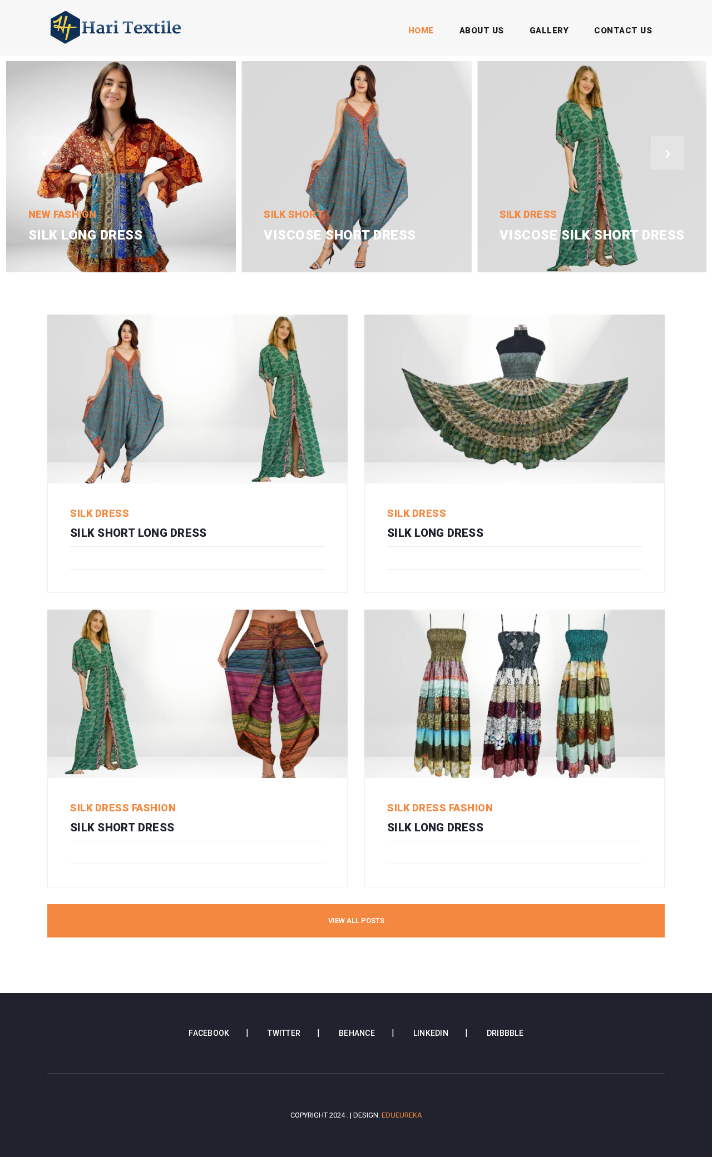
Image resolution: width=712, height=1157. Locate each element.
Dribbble (505, 1033)
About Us (481, 31)
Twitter (284, 1033)
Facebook (209, 1033)
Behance (357, 1033)
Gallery (549, 31)
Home (423, 31)
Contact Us (623, 31)
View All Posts (356, 920)
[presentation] (44, 152)
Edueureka (402, 1115)
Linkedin (430, 1033)
